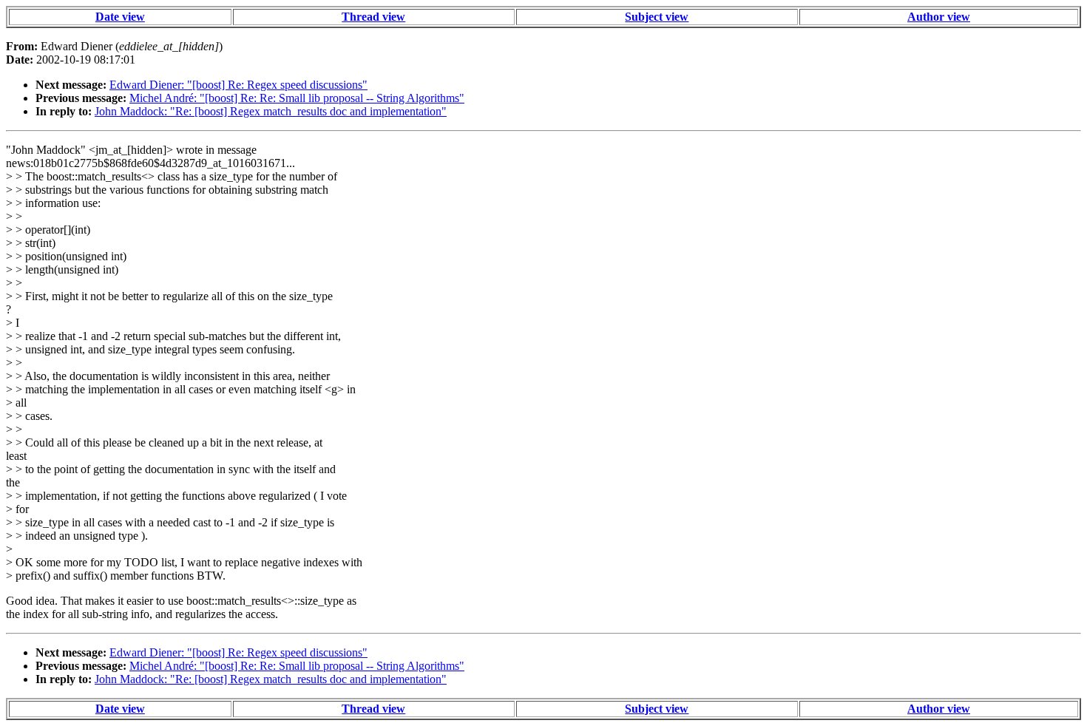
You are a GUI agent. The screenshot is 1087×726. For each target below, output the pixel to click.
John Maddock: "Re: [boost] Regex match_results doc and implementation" (271, 111)
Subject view (656, 16)
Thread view (373, 16)
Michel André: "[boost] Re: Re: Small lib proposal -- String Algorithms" (296, 98)
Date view (120, 16)
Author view (938, 16)
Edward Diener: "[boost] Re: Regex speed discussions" (238, 84)
